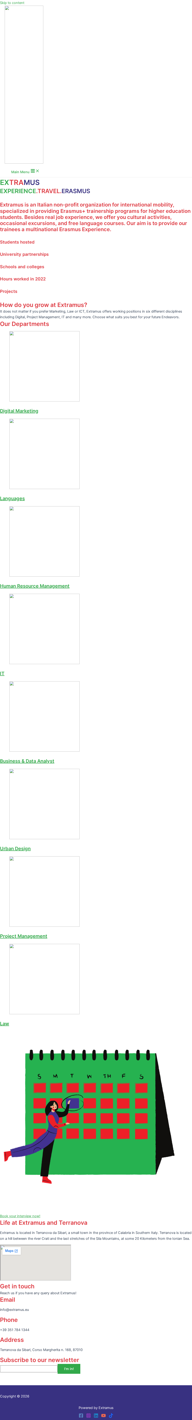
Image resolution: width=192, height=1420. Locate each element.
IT (2, 673)
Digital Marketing (19, 411)
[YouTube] (103, 1417)
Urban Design (15, 848)
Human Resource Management (35, 586)
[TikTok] (111, 1417)
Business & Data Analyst (27, 761)
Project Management (23, 936)
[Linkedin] (96, 1417)
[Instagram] (88, 1417)
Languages (12, 498)
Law (4, 1023)
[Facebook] (81, 1417)
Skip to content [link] (12, 3)
